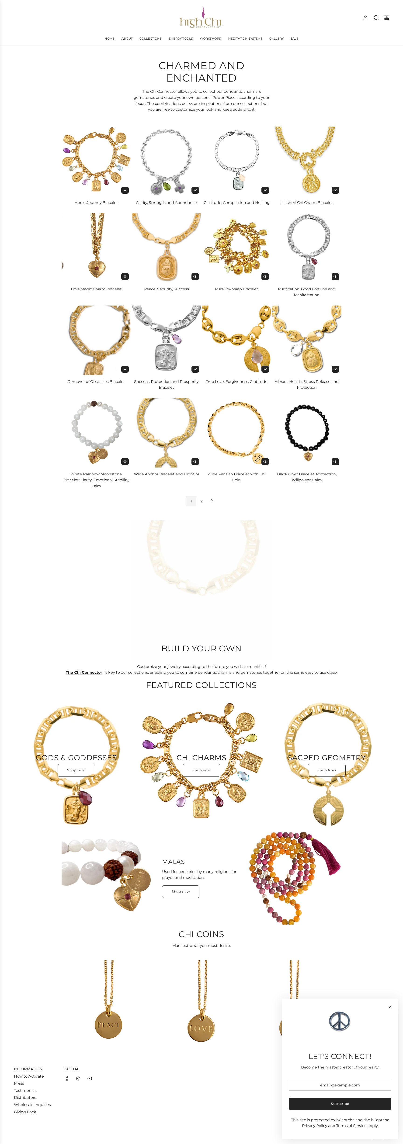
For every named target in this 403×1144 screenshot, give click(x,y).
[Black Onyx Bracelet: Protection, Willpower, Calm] (306, 432)
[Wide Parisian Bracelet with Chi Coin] (236, 432)
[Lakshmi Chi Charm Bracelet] (306, 161)
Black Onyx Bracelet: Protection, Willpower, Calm (307, 477)
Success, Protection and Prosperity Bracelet (166, 384)
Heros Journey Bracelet (96, 202)
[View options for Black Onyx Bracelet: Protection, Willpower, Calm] (335, 461)
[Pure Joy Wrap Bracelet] (236, 247)
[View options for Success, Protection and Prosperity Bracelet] (195, 369)
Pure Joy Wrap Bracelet (236, 289)
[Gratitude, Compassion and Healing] (236, 161)
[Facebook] (67, 1078)
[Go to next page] (212, 501)
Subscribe (340, 1104)
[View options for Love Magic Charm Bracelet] (125, 276)
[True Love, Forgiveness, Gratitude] (236, 340)
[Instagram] (78, 1078)
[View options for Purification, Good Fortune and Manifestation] (335, 276)
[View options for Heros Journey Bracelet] (125, 190)
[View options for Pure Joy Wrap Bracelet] (265, 276)
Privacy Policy (314, 1125)
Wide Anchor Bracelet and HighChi (166, 474)
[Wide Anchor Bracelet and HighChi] (166, 432)
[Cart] (387, 18)
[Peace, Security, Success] (166, 247)
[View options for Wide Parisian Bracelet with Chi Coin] (265, 461)
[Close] (390, 1007)
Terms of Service (351, 1125)
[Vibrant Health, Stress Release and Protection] (306, 340)
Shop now (76, 770)
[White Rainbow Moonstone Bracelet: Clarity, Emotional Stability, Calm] (96, 432)
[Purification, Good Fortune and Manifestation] (306, 247)
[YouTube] (89, 1078)
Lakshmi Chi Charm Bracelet (306, 202)
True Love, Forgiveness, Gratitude (237, 381)
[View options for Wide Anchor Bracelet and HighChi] (195, 461)
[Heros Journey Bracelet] (96, 161)
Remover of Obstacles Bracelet (96, 381)
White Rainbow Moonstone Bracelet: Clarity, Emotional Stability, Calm (96, 480)
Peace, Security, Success (166, 289)
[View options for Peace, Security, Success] (195, 276)
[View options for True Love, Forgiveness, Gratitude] (265, 369)
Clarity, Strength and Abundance (166, 202)
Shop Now (326, 770)
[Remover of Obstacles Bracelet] (96, 340)
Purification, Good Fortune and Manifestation (306, 292)
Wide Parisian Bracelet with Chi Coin (237, 477)
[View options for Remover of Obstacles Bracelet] (125, 369)
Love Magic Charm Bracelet (96, 289)
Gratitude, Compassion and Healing (237, 202)
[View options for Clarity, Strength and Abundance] (195, 190)
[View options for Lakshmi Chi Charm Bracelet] (335, 190)
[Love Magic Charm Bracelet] (96, 247)
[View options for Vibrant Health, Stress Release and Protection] (335, 369)
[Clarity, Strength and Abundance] (166, 161)
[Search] (376, 18)
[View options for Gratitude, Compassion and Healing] (265, 190)
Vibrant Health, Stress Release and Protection (307, 384)
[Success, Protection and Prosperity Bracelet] (166, 340)
